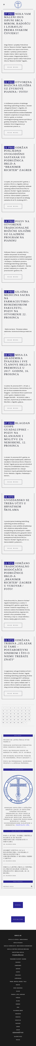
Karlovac (18, 975)
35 (14, 719)
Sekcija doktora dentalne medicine (18, 949)
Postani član (18, 919)
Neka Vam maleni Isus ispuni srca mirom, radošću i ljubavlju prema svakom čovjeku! (17, 23)
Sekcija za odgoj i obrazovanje (18, 939)
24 (3, 716)
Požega (18, 997)
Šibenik (18, 1004)
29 (21, 716)
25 (7, 716)
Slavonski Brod (18, 1010)
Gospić (18, 972)
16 (3, 713)
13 (21, 710)
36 (18, 719)
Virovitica (18, 1020)
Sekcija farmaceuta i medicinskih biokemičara (18, 946)
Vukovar (18, 1023)
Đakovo (18, 968)
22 (25, 713)
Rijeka (18, 1001)
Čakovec (18, 962)
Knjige (18, 1039)
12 (18, 710)
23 (29, 713)
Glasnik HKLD (18, 1036)
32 (3, 719)
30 (25, 716)
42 (10, 722)
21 (21, 713)
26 (10, 716)
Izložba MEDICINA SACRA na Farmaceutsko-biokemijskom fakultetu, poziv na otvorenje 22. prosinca (17, 304)
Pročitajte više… (23, 825)
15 (29, 710)
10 (10, 710)
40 (3, 722)
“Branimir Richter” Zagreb (18, 959)
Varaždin (18, 1013)
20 (18, 713)
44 (18, 722)
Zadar (18, 1029)
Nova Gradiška (18, 988)
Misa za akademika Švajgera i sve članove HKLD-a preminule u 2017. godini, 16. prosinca (17, 364)
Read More (13, 67)
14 (25, 710)
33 (7, 719)
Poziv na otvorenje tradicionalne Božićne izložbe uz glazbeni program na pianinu (17, 231)
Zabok (18, 1026)
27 (14, 716)
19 (14, 713)
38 (25, 719)
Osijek (18, 991)
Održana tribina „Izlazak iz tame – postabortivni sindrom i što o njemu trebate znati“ (18, 650)
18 (10, 713)
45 (21, 722)
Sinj (18, 1007)
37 (21, 719)
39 (29, 719)
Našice (18, 984)
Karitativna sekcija (18, 952)
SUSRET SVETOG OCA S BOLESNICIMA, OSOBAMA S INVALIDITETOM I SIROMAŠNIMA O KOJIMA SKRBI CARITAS (17, 854)
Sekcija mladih (18, 942)
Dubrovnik (18, 965)
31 (29, 716)
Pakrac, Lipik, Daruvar (18, 994)
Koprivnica (18, 978)
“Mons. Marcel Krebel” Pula (18, 981)
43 (14, 722)
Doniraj (18, 905)
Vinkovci (18, 1017)
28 (18, 716)
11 (14, 710)
